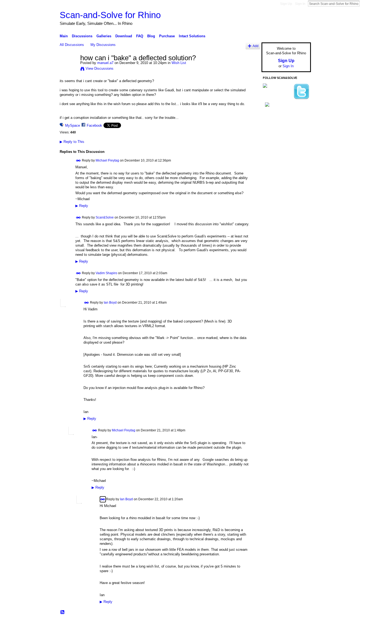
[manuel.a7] (68, 69)
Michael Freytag (107, 160)
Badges (249, 625)
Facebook (94, 125)
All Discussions (72, 45)
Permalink (78, 160)
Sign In (300, 4)
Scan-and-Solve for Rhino (110, 15)
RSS (62, 612)
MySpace (72, 125)
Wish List (179, 63)
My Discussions (103, 45)
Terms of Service (299, 625)
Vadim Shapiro (106, 273)
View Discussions (99, 68)
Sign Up (286, 4)
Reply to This (72, 142)
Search (364, 3)
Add (256, 46)
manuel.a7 (105, 63)
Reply (81, 206)
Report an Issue (271, 625)
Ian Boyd (110, 302)
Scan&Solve (105, 217)
